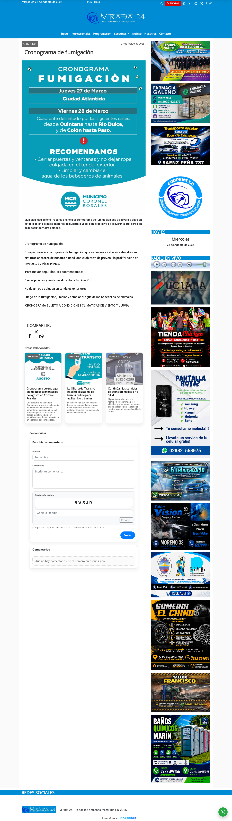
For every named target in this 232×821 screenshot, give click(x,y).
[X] (201, 3)
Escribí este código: (44, 495)
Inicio (64, 34)
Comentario (38, 465)
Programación (102, 34)
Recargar (126, 520)
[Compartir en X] (36, 333)
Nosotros (150, 34)
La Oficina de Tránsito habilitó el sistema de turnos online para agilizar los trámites (81, 393)
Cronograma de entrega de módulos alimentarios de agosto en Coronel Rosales (42, 393)
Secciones (120, 34)
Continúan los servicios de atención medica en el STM (123, 392)
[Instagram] (196, 3)
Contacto (165, 34)
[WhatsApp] (184, 3)
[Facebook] (190, 3)
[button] (161, 3)
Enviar (127, 535)
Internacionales (81, 34)
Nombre (36, 451)
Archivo (137, 34)
